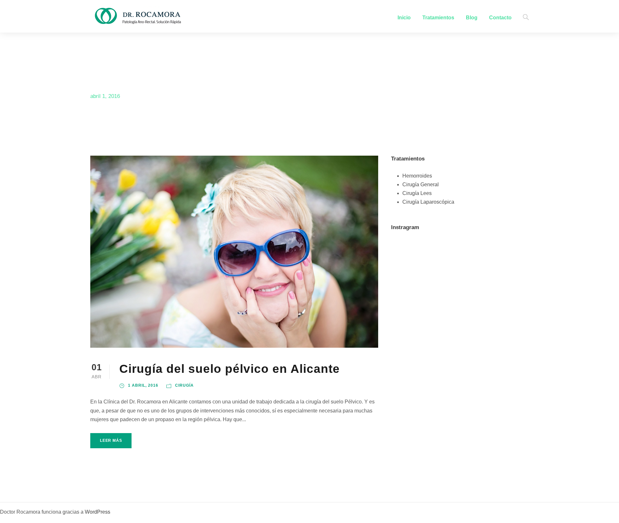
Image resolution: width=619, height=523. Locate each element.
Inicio (404, 17)
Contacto (500, 17)
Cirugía (184, 385)
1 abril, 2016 (143, 385)
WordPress (97, 512)
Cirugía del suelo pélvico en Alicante (229, 368)
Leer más (111, 440)
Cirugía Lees (417, 193)
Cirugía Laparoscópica (428, 202)
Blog (471, 17)
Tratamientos (438, 17)
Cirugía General (420, 184)
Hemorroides (417, 176)
